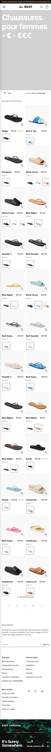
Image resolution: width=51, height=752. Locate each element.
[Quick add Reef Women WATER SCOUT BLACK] (21, 206)
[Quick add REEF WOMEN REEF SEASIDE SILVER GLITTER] (45, 329)
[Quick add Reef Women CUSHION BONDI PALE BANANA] (45, 534)
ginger (5, 131)
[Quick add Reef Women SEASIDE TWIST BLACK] (21, 247)
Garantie (29, 673)
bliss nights (31, 213)
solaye (5, 500)
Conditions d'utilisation (10, 677)
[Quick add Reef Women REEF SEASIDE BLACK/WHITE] (45, 247)
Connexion (6, 705)
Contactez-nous (32, 661)
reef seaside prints (8, 336)
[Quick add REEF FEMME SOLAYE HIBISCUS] (21, 534)
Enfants (27, 732)
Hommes (9, 732)
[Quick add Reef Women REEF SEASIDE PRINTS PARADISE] (45, 370)
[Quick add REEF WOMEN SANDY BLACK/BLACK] (45, 452)
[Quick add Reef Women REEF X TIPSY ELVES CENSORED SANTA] (45, 124)
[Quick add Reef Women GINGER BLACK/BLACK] (21, 124)
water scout (32, 172)
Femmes (18, 732)
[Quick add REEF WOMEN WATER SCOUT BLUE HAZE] (45, 288)
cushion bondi (32, 541)
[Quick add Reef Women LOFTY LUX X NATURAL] (45, 575)
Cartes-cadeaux (8, 701)
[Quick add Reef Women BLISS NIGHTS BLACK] (21, 411)
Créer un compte (8, 709)
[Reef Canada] (25, 7)
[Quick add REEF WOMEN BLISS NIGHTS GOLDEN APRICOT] (21, 288)
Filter (9, 93)
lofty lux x (31, 582)
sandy (29, 459)
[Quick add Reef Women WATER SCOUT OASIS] (45, 165)
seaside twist (8, 254)
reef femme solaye (8, 541)
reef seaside (32, 254)
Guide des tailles (8, 693)
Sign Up (46, 644)
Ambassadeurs (7, 669)
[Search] (41, 7)
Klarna (4, 673)
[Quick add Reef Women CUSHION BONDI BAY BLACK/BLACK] (21, 575)
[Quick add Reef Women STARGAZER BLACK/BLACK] (21, 165)
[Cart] (47, 7)
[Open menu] (4, 7)
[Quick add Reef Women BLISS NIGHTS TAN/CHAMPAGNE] (45, 411)
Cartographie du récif (10, 665)
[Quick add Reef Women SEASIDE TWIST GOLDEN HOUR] (21, 370)
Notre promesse (8, 661)
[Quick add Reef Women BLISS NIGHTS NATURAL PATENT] (45, 206)
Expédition (30, 665)
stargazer (7, 172)
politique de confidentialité (12, 681)
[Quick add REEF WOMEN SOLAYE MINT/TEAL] (21, 493)
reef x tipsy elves (32, 131)
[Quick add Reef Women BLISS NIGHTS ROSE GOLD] (21, 452)
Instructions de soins (34, 677)
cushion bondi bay (32, 500)
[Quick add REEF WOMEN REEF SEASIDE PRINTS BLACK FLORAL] (21, 329)
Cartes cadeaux (39, 732)
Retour (28, 669)
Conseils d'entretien (10, 697)
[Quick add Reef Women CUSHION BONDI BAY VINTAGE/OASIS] (45, 493)
